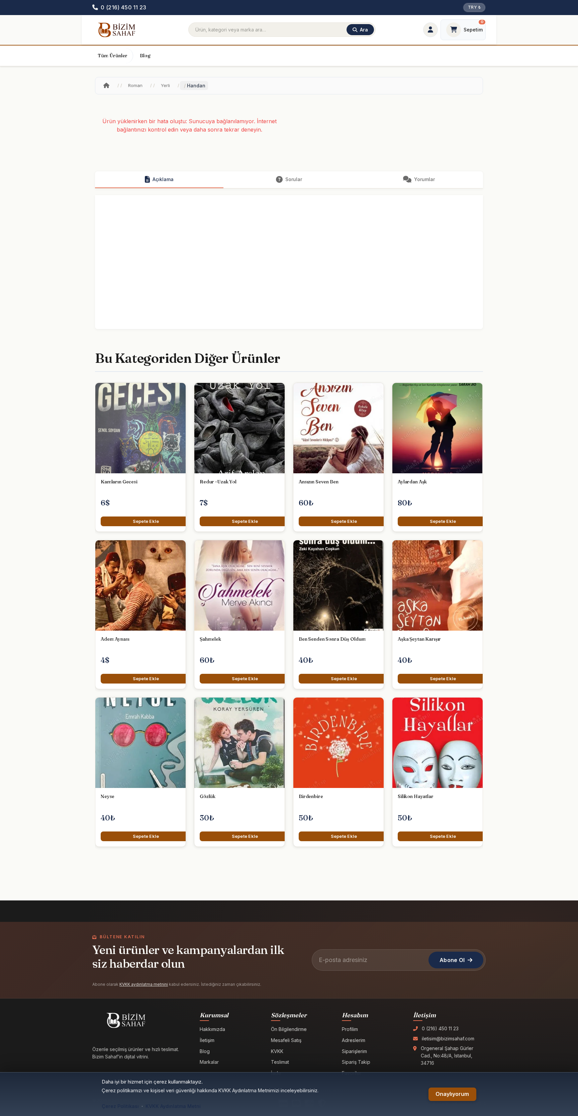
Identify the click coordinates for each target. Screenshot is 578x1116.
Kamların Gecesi (119, 482)
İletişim (207, 1040)
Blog (145, 56)
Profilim (350, 1029)
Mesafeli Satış (286, 1040)
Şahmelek (210, 639)
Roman (135, 85)
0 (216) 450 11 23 (440, 1028)
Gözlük (207, 796)
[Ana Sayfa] (106, 85)
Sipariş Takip (356, 1062)
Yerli (165, 85)
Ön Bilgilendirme (289, 1029)
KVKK (277, 1051)
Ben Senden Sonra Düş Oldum (332, 639)
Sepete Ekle (146, 521)
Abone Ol (452, 960)
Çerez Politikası (120, 1106)
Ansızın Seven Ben (319, 482)
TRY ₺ (474, 7)
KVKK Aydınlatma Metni (173, 1106)
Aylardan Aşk (412, 482)
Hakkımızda (212, 1029)
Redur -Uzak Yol (218, 482)
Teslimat (280, 1062)
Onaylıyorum (452, 1094)
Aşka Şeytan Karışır (419, 639)
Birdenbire (311, 796)
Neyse (107, 796)
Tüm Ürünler (112, 56)
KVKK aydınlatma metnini (143, 984)
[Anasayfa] (116, 30)
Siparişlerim (354, 1051)
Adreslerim (353, 1040)
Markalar (209, 1062)
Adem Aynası (115, 639)
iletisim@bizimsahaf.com (448, 1038)
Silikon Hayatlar (416, 796)
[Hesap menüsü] (430, 29)
